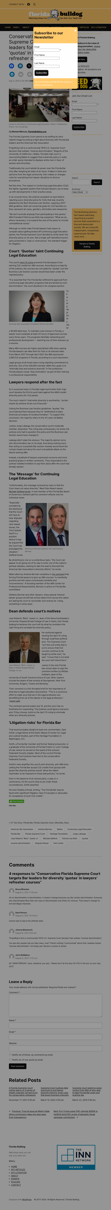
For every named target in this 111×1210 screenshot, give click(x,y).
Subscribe (41, 72)
